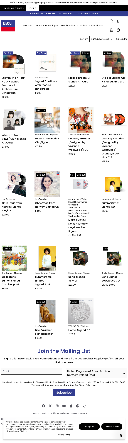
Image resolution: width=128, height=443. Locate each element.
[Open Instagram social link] (57, 405)
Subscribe (64, 392)
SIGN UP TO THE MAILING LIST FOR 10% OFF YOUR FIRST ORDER (64, 13)
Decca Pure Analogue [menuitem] (46, 25)
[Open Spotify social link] (77, 405)
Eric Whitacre (41, 77)
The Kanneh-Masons (12, 273)
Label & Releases (14, 8)
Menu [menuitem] (26, 25)
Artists (45, 413)
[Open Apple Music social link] (70, 405)
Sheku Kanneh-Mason (79, 273)
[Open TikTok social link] (84, 405)
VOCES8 (72, 326)
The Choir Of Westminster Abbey (77, 209)
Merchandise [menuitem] (68, 25)
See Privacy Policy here (85, 385)
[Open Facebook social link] (43, 405)
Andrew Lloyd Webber (78, 199)
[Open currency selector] (118, 21)
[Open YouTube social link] (64, 405)
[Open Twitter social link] (50, 405)
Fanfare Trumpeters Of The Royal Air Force (78, 214)
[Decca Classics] (8, 25)
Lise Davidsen (8, 199)
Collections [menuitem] (95, 25)
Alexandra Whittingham (46, 134)
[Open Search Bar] (111, 21)
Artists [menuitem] (83, 25)
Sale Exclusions (79, 413)
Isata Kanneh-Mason (112, 199)
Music (36, 413)
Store (32, 8)
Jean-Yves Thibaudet (78, 134)
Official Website (60, 413)
